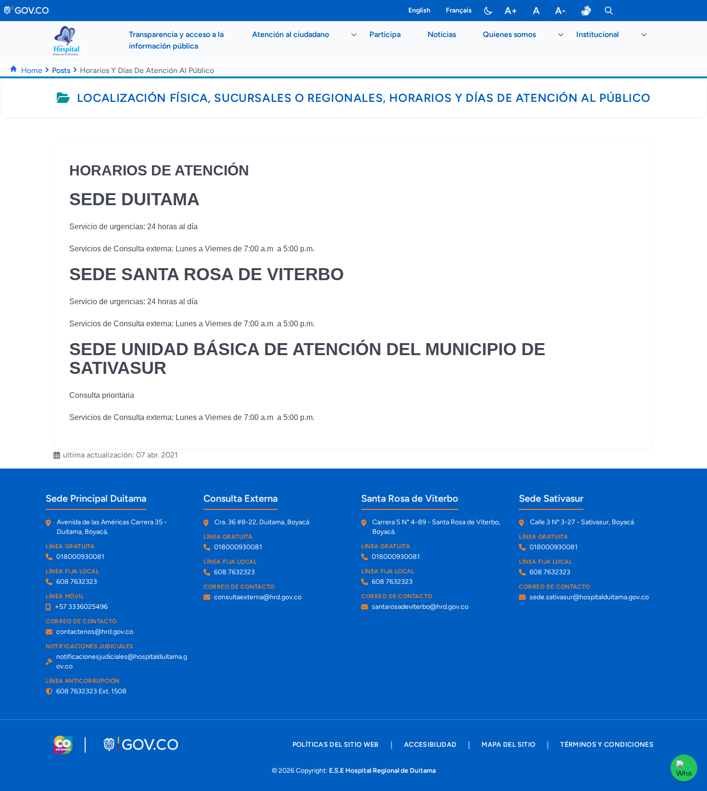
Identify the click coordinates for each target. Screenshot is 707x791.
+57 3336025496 (81, 607)
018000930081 (80, 557)
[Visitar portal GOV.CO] (141, 744)
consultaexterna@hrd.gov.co (258, 597)
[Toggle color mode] (488, 10)
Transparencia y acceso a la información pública (176, 40)
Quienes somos (509, 34)
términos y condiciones (607, 745)
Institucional (597, 34)
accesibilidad (430, 745)
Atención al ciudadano (290, 34)
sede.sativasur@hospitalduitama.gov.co (589, 597)
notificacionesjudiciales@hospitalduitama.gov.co (121, 661)
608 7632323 (76, 582)
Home (31, 70)
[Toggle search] (609, 10)
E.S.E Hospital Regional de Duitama (382, 770)
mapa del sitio (508, 745)
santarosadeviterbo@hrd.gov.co (420, 607)
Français (459, 10)
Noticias (442, 34)
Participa (385, 34)
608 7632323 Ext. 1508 (91, 691)
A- (560, 10)
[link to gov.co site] (26, 10)
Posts (61, 70)
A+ (511, 10)
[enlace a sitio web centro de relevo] (585, 10)
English (419, 10)
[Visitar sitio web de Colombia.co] (63, 744)
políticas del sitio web (335, 745)
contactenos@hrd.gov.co (94, 632)
